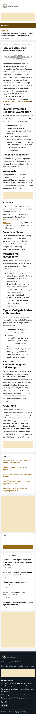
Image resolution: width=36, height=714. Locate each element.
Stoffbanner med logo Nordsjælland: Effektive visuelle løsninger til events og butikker (17, 34)
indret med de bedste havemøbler (16, 102)
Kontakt (4, 705)
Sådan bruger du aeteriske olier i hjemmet (15, 695)
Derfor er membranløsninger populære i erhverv (18, 698)
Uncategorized (18, 44)
